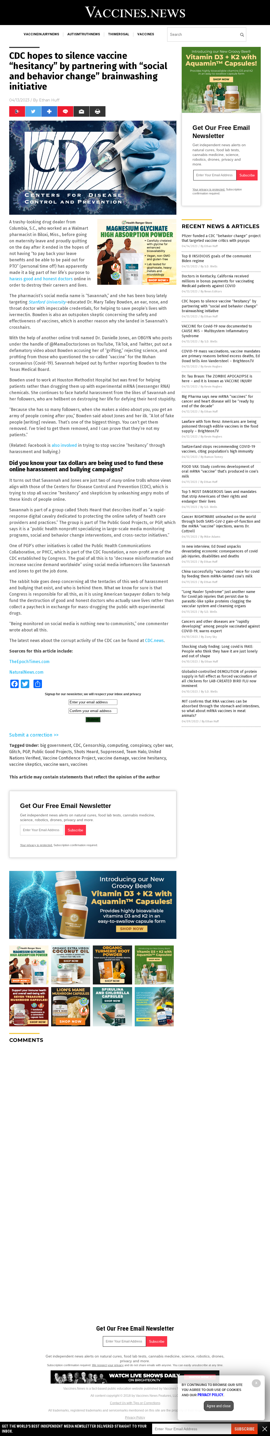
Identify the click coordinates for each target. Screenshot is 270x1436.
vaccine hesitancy (148, 758)
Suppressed (112, 751)
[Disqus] (92, 1113)
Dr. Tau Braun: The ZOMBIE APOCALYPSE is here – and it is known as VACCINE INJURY (217, 378)
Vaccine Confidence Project (69, 758)
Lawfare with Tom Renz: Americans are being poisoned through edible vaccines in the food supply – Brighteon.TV (220, 426)
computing (117, 745)
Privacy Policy (135, 1417)
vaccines (145, 34)
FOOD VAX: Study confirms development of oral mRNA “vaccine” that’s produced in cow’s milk (220, 471)
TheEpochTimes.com (29, 661)
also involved (64, 445)
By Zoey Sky (209, 637)
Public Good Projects (52, 751)
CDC (77, 745)
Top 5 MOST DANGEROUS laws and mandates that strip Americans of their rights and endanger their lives (219, 496)
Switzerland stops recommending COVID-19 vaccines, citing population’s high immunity (218, 449)
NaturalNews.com (26, 672)
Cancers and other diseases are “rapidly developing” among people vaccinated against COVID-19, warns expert (221, 626)
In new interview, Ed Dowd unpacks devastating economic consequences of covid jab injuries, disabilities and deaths (220, 551)
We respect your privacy (108, 1365)
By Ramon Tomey (212, 457)
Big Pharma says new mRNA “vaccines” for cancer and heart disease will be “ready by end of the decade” (218, 401)
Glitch (14, 751)
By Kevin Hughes (211, 366)
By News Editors (211, 291)
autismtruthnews (83, 34)
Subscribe (244, 1429)
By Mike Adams (210, 536)
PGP (26, 751)
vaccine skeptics (25, 764)
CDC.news (154, 640)
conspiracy (140, 745)
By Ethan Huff (209, 246)
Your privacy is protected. (36, 845)
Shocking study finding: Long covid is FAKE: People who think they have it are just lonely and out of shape (220, 651)
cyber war (162, 745)
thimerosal (118, 34)
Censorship (94, 745)
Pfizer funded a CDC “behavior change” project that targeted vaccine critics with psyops (221, 238)
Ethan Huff (49, 100)
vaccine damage (113, 758)
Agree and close (219, 1406)
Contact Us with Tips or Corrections (135, 1403)
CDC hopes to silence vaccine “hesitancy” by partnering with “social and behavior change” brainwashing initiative (220, 306)
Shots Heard (86, 751)
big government (55, 745)
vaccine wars (56, 764)
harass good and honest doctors (41, 278)
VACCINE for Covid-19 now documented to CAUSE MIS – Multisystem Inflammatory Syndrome (217, 331)
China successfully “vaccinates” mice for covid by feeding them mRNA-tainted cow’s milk (220, 574)
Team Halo (136, 751)
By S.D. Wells (209, 266)
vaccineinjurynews (41, 34)
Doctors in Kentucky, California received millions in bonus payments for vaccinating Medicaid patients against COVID (218, 281)
